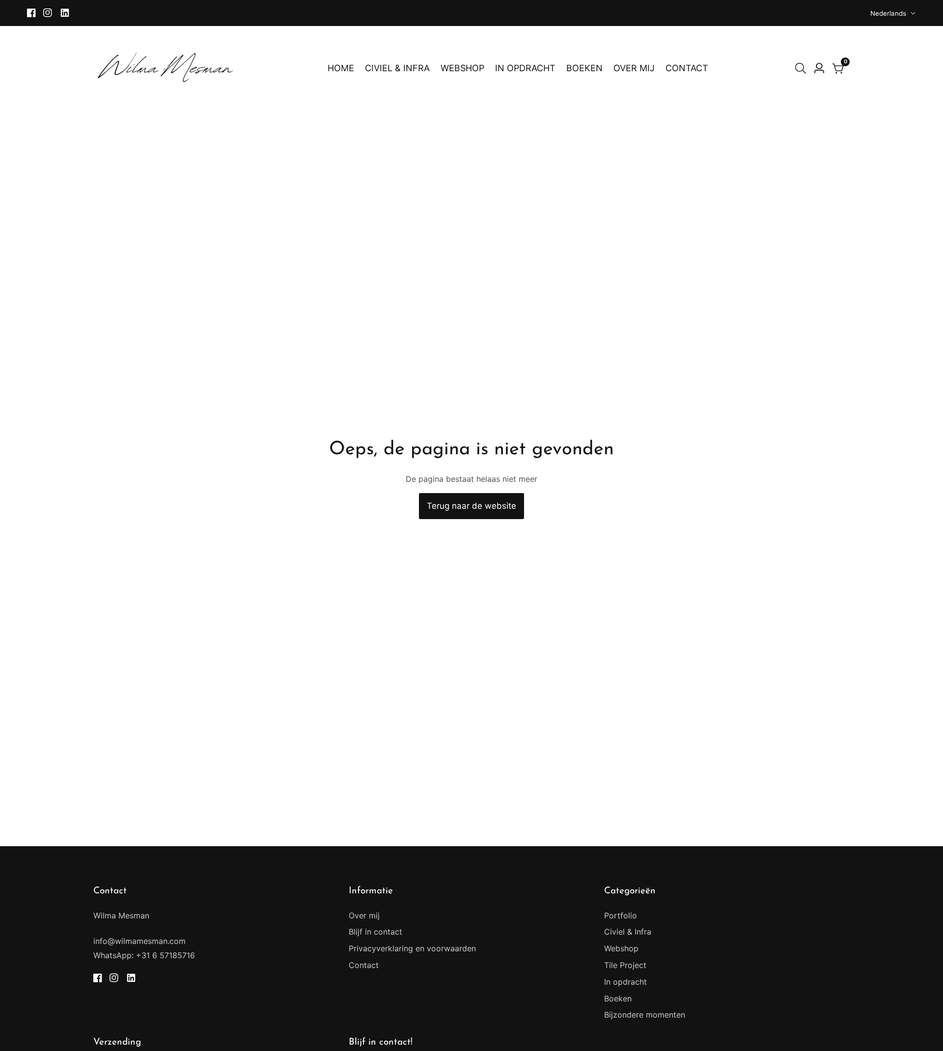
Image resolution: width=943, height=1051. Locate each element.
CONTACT (687, 68)
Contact (364, 965)
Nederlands (889, 13)
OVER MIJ (634, 68)
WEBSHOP (462, 68)
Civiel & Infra (627, 932)
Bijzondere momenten (644, 1015)
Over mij (364, 915)
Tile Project (625, 965)
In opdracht (625, 982)
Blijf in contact (375, 932)
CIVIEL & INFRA (397, 68)
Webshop (621, 948)
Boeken (618, 998)
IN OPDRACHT (525, 68)
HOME (341, 68)
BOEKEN (584, 68)
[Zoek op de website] (802, 68)
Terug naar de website (471, 506)
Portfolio (620, 915)
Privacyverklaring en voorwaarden (412, 948)
